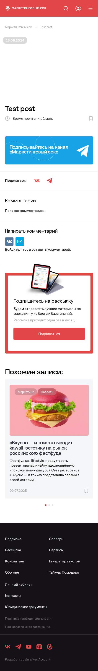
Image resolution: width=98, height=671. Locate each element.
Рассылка (13, 550)
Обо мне (12, 572)
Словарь (56, 538)
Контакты (13, 595)
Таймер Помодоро (64, 572)
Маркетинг (26, 392)
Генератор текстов (64, 561)
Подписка (13, 538)
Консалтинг (15, 561)
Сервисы (56, 550)
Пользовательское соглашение (27, 627)
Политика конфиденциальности (28, 618)
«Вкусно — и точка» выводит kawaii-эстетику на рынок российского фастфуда (41, 448)
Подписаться (49, 333)
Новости (47, 392)
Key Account (41, 659)
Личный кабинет (18, 584)
